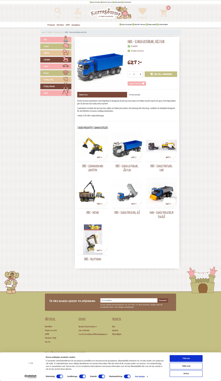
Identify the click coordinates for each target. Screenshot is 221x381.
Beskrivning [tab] (83, 95)
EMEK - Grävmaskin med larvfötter (92, 168)
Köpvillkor (48, 326)
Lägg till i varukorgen (161, 74)
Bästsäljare (116, 334)
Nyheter (115, 330)
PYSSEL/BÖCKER (49, 86)
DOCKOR (46, 46)
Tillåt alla (186, 358)
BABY (45, 40)
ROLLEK (46, 73)
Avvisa (186, 373)
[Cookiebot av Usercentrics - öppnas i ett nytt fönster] (30, 376)
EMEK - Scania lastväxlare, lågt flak (127, 168)
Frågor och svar (51, 330)
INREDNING (47, 53)
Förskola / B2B (50, 338)
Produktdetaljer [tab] (134, 95)
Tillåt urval (186, 366)
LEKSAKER (47, 60)
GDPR (47, 334)
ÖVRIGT (46, 93)
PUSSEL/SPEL (49, 80)
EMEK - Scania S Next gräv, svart (161, 168)
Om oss (47, 341)
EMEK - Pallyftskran (92, 259)
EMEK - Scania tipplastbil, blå (127, 212)
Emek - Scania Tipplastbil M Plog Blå (161, 214)
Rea (113, 326)
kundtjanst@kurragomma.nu (96, 334)
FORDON (46, 66)
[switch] (82, 376)
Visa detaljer (140, 376)
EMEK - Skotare (92, 212)
